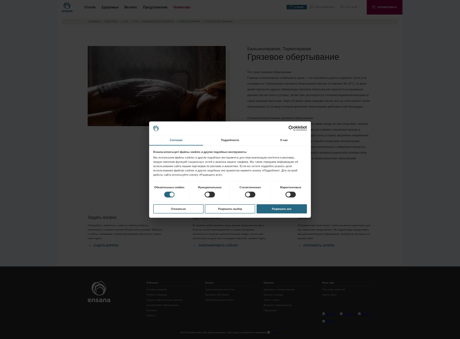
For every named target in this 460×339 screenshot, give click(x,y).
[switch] (210, 194)
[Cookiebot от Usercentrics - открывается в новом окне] (291, 128)
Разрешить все (281, 208)
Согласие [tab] (176, 140)
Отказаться (178, 208)
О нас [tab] (284, 140)
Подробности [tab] (230, 140)
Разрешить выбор (230, 208)
